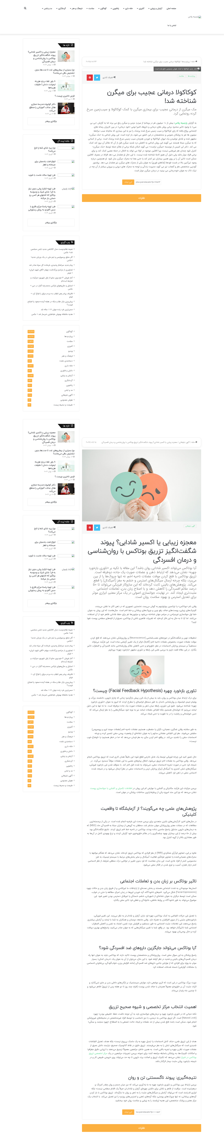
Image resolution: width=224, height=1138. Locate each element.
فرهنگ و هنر (77, 8)
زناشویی (116, 8)
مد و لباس (48, 8)
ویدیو (70, 351)
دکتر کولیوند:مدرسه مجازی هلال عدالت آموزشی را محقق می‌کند (42, 107)
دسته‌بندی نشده (66, 360)
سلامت (91, 8)
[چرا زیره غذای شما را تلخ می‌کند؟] (66, 152)
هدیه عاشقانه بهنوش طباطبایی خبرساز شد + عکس (52, 314)
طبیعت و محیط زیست (63, 404)
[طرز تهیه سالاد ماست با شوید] (66, 179)
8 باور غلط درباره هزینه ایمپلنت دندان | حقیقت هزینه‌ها (44, 84)
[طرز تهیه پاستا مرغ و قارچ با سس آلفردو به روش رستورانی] (66, 210)
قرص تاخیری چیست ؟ (65, 96)
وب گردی (65, 242)
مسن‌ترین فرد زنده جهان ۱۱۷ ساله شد (57, 309)
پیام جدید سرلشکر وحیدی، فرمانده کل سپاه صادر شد (51, 265)
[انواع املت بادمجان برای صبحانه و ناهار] (66, 165)
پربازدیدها (186, 61)
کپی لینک (128, 182)
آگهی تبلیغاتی (67, 395)
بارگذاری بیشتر (51, 121)
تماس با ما (172, 25)
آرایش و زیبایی (156, 8)
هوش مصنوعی (66, 400)
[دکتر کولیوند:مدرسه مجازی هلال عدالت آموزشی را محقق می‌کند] (66, 108)
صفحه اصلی (171, 8)
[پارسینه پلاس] (194, 17)
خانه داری (129, 8)
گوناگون (103, 8)
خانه (193, 61)
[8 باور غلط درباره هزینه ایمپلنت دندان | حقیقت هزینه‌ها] (66, 85)
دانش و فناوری (66, 370)
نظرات (141, 198)
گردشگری (62, 8)
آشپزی (141, 8)
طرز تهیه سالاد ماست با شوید (41, 175)
